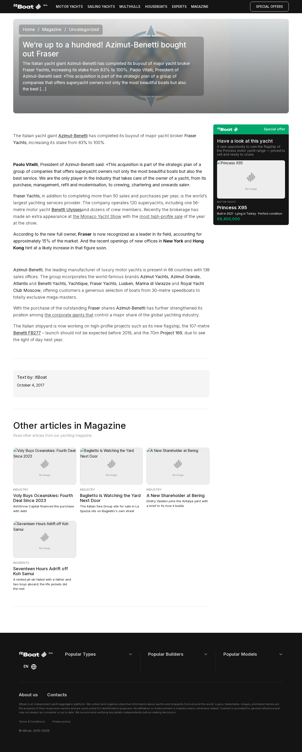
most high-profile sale (161, 216)
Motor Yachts (69, 6)
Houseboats (156, 6)
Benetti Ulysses (66, 209)
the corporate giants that (69, 314)
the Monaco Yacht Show (97, 216)
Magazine (199, 6)
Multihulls (129, 6)
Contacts (57, 694)
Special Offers (269, 6)
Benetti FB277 (27, 332)
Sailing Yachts (101, 6)
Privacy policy (61, 721)
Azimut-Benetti (73, 135)
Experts (179, 6)
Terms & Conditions (32, 721)
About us (28, 694)
